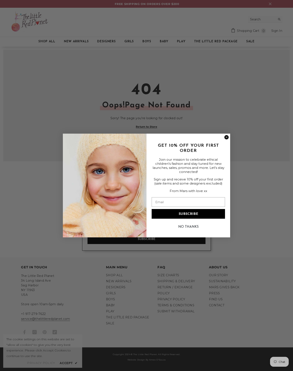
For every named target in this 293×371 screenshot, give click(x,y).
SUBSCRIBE (188, 214)
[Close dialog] (226, 137)
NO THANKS (188, 227)
